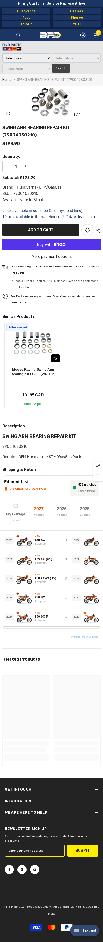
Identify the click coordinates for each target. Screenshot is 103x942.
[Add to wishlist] (87, 230)
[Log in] (83, 35)
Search (61, 68)
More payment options (52, 256)
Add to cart (41, 229)
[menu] (5, 35)
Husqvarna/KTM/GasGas (39, 187)
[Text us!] (84, 931)
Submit (82, 850)
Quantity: (11, 156)
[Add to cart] (56, 358)
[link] (25, 749)
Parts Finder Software (86, 636)
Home (6, 80)
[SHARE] (97, 230)
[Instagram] (22, 869)
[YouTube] (34, 869)
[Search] (19, 35)
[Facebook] (9, 869)
